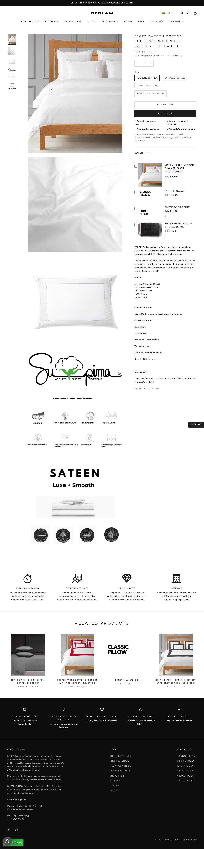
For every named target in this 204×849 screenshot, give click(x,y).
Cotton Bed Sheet (151, 284)
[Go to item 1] (12, 39)
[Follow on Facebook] (8, 829)
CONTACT (115, 790)
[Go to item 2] (12, 51)
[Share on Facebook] (145, 388)
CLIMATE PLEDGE (185, 781)
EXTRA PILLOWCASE (175, 191)
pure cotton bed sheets (180, 247)
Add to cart (165, 105)
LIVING (128, 21)
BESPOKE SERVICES (120, 771)
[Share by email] (157, 388)
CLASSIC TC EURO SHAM (177, 207)
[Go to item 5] (12, 77)
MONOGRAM (157, 21)
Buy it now (165, 113)
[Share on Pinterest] (153, 388)
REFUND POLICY (184, 771)
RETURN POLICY (184, 766)
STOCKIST (115, 781)
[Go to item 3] (12, 62)
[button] (196, 425)
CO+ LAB (114, 785)
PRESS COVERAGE (119, 761)
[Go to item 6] (12, 86)
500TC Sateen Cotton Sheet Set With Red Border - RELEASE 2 (77, 681)
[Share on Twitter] (149, 388)
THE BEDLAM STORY (120, 756)
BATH (141, 21)
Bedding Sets (110, 21)
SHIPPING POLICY (185, 761)
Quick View (150, 186)
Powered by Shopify (185, 840)
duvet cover (181, 267)
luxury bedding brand (43, 756)
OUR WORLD (177, 21)
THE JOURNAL (117, 776)
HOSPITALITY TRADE (120, 766)
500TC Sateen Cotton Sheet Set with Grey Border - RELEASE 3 (176, 681)
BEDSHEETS (51, 21)
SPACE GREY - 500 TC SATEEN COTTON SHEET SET (28, 681)
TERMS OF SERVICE (186, 756)
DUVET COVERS (73, 21)
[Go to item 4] (12, 70)
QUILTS (92, 21)
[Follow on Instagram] (16, 829)
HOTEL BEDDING (29, 21)
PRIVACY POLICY (184, 776)
